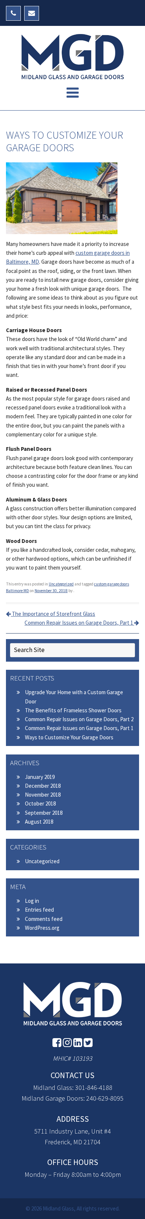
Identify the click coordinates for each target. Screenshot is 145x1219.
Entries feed (39, 909)
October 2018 (40, 803)
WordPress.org (42, 927)
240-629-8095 (104, 1098)
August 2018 (39, 821)
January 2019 (40, 776)
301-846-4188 (93, 1087)
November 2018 (43, 794)
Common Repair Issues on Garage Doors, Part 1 (79, 622)
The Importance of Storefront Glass (53, 613)
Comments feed (43, 918)
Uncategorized (61, 584)
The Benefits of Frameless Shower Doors (73, 710)
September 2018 (43, 812)
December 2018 (43, 785)
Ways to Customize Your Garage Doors (69, 737)
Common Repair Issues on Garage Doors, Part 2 (79, 719)
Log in (32, 900)
